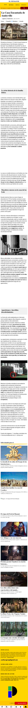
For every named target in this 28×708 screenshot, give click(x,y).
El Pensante (14, 1)
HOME (5, 4)
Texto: (2, 21)
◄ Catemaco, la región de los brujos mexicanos (11, 8)
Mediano (15, 21)
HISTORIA (11, 4)
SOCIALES (23, 4)
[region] (14, 76)
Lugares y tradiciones (7, 18)
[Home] (26, 707)
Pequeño (8, 21)
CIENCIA (17, 4)
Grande (21, 21)
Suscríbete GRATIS (22, 703)
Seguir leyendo (10, 657)
